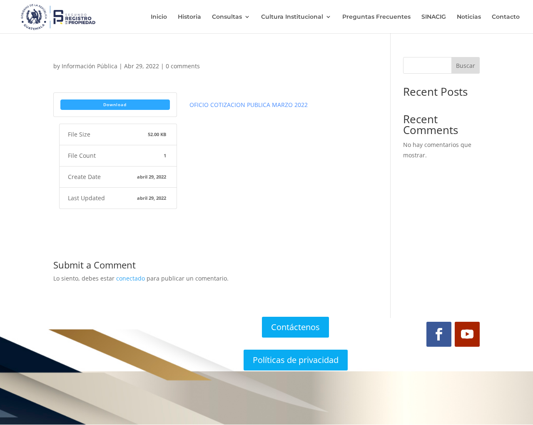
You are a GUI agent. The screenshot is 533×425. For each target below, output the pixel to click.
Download (115, 104)
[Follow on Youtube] (467, 334)
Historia (189, 17)
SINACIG (433, 17)
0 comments (183, 66)
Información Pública (89, 66)
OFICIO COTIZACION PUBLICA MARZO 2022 (248, 105)
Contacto (506, 17)
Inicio (159, 17)
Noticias (469, 17)
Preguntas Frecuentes (376, 17)
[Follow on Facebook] (438, 334)
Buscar (465, 66)
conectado (130, 278)
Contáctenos (295, 327)
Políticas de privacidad (296, 359)
